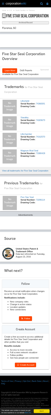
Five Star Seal (27, 197)
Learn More (9, 70)
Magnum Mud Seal (29, 150)
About (45, 381)
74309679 (40, 120)
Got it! (42, 411)
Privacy (18, 381)
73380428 (40, 153)
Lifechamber (26, 134)
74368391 (40, 103)
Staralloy (25, 117)
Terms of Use (7, 381)
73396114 (40, 200)
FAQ (3, 383)
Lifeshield (25, 101)
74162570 (40, 137)
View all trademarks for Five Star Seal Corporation (25, 170)
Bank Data (36, 381)
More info (28, 412)
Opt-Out (26, 381)
